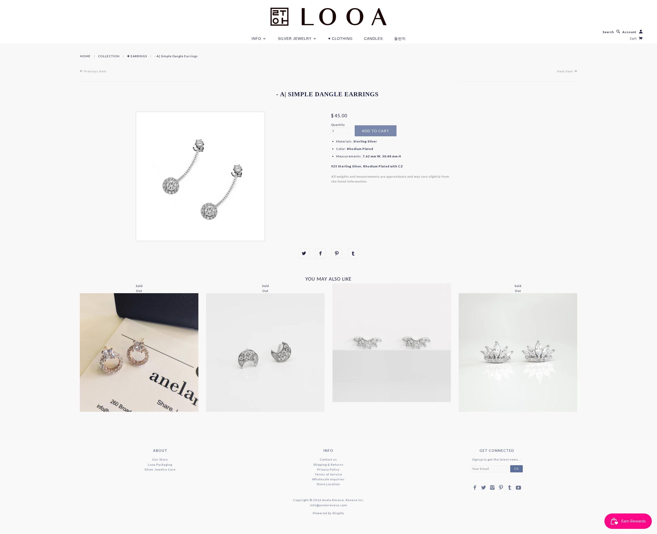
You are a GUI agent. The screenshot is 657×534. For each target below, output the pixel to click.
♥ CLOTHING (340, 38)
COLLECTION (109, 56)
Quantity (338, 124)
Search (608, 32)
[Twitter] (483, 487)
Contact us (328, 459)
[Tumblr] (510, 487)
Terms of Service (328, 474)
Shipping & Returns (328, 464)
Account (629, 32)
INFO (257, 38)
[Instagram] (492, 487)
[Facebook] (475, 487)
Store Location (328, 484)
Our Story (160, 459)
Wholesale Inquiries (328, 479)
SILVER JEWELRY (295, 38)
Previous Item (95, 71)
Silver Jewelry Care (160, 469)
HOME (85, 56)
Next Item (565, 71)
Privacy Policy (328, 469)
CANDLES (373, 38)
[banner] (328, 17)
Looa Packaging (160, 464)
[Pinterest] (501, 487)
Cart (633, 38)
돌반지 (400, 38)
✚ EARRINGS (137, 56)
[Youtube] (518, 487)
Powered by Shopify (328, 513)
